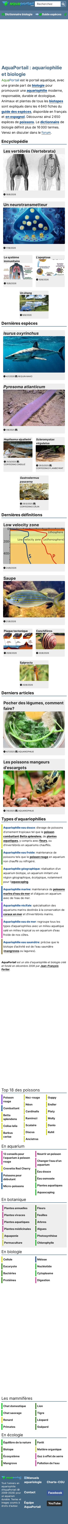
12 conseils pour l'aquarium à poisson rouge (16, 1157)
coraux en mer (12, 914)
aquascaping (19, 882)
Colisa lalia (10, 1126)
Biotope (8, 1449)
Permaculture (13, 1242)
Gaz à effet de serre (50, 1456)
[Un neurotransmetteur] (34, 242)
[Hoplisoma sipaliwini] (17, 456)
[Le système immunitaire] (17, 278)
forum (46, 132)
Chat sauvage (12, 1413)
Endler (52, 1104)
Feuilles (42, 1215)
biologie (38, 85)
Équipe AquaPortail (32, 1504)
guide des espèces (16, 112)
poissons (27, 122)
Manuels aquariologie (33, 1480)
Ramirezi (31, 1118)
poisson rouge (39, 857)
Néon (29, 1104)
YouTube (54, 1503)
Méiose (42, 1259)
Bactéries (9, 1273)
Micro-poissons (13, 1186)
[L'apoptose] (50, 274)
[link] (18, 4)
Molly (51, 1118)
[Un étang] (34, 310)
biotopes (56, 101)
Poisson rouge (8, 1099)
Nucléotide (44, 1266)
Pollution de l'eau (48, 1463)
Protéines (9, 1280)
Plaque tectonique (16, 631)
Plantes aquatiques (49, 1185)
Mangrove (10, 1463)
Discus (30, 1132)
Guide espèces (51, 14)
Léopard (42, 1420)
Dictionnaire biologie (18, 14)
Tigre (40, 1413)
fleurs (43, 840)
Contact (29, 1492)
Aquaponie (11, 1235)
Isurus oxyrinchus (21, 333)
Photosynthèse (47, 1235)
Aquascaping (46, 1192)
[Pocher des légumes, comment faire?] (34, 746)
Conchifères (44, 631)
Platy (51, 1111)
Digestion (43, 1280)
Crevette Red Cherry (16, 1168)
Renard (8, 1420)
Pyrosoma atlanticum (24, 386)
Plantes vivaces (14, 1215)
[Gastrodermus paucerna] (34, 498)
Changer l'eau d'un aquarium (49, 1162)
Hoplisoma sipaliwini (17, 439)
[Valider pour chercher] (63, 4)
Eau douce (44, 1171)
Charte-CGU (56, 1482)
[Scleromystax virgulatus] (50, 460)
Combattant (11, 1108)
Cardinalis (32, 1111)
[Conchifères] (50, 648)
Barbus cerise (8, 1134)
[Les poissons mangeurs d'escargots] (34, 805)
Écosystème (11, 1456)
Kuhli (51, 1132)
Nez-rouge (33, 1097)
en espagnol (15, 117)
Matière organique (49, 1449)
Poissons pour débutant (12, 1177)
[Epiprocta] (34, 679)
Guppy (52, 1097)
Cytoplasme (45, 1273)
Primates (9, 1426)
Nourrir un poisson (49, 1154)
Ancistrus (32, 1139)
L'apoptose (43, 257)
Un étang (26, 293)
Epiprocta (26, 662)
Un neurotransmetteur (25, 204)
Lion (40, 1406)
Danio (51, 1125)
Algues (41, 1229)
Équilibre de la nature (17, 1442)
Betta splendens (30, 836)
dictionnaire (49, 122)
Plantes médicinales (17, 1229)
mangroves (11, 951)
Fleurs (41, 1208)
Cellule (7, 1259)
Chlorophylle (45, 1242)
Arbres (41, 1222)
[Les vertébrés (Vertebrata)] (34, 189)
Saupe (9, 578)
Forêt (40, 1442)
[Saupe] (34, 616)
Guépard (43, 1426)
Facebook (55, 1493)
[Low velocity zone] (34, 562)
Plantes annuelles (15, 1208)
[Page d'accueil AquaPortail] (18, 5)
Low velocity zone (21, 524)
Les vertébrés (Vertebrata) (29, 151)
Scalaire (31, 1125)
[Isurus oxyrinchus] (34, 371)
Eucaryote (10, 1266)
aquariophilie (37, 90)
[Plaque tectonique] (17, 648)
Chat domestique (14, 1406)
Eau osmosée (46, 1178)
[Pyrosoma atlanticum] (34, 425)
